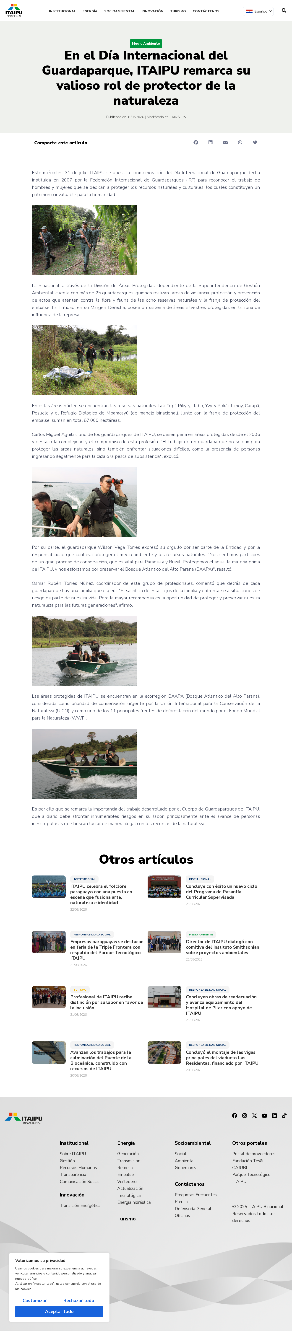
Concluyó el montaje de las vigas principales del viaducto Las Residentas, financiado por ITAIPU (222, 1058)
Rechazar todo (78, 1300)
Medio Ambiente (146, 43)
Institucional (62, 11)
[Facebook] (234, 1116)
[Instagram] (244, 1116)
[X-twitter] (254, 1116)
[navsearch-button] (284, 10)
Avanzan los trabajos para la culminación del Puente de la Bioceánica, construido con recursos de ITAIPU (100, 1061)
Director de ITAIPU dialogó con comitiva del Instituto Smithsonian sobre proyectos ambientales (222, 947)
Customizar (35, 1300)
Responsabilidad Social (92, 934)
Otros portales (249, 1143)
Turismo (178, 11)
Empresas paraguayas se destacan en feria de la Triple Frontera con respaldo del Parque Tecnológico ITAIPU (106, 950)
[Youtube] (264, 1116)
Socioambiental (119, 11)
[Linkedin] (274, 1116)
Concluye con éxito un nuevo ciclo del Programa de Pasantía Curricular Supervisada (221, 892)
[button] (195, 142)
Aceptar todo (59, 1311)
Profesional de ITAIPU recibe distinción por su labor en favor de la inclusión (106, 1002)
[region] (59, 1287)
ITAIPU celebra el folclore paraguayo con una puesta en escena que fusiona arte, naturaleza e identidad (101, 895)
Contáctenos (206, 11)
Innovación (152, 11)
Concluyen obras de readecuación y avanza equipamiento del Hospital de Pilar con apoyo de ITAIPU (221, 1005)
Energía (90, 11)
